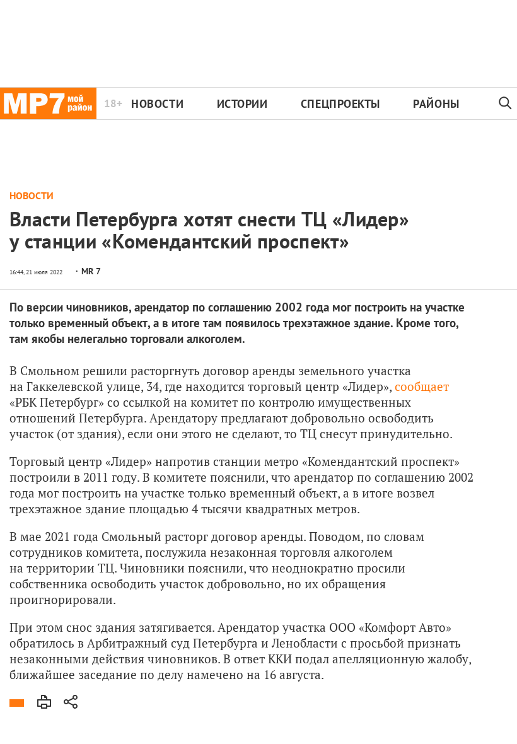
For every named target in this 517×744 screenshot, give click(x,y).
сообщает (422, 386)
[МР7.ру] (48, 103)
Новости (157, 103)
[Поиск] (505, 103)
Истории (242, 103)
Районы (436, 103)
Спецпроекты (340, 103)
